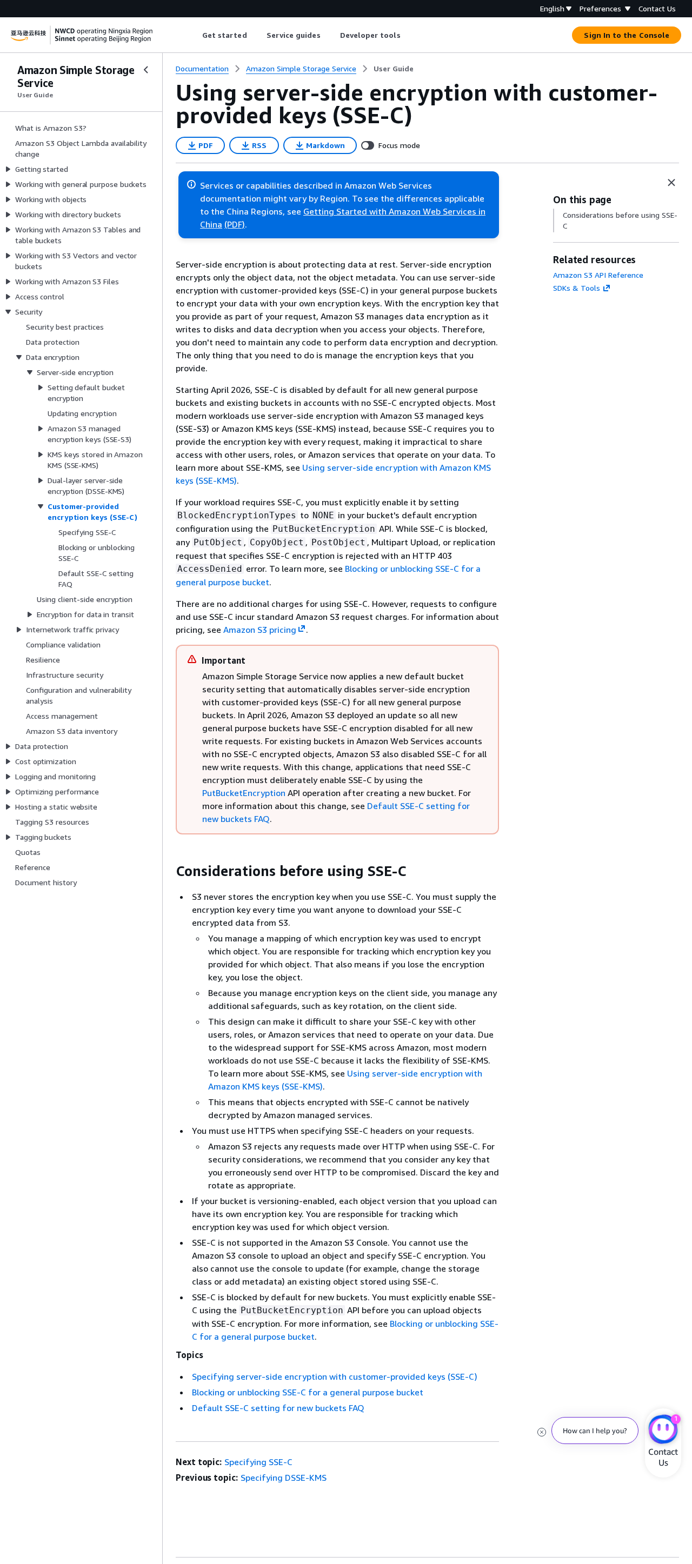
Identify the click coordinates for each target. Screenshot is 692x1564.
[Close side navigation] (146, 69)
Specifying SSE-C (258, 1461)
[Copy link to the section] (167, 871)
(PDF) (234, 224)
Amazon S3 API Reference (598, 274)
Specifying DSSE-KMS (284, 1477)
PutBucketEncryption (243, 792)
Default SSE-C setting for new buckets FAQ (278, 1407)
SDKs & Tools (576, 287)
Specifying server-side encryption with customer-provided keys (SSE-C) (334, 1376)
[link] (394, 68)
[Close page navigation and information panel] (671, 182)
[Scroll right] (408, 35)
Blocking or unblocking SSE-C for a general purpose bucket (307, 1392)
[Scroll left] (194, 35)
